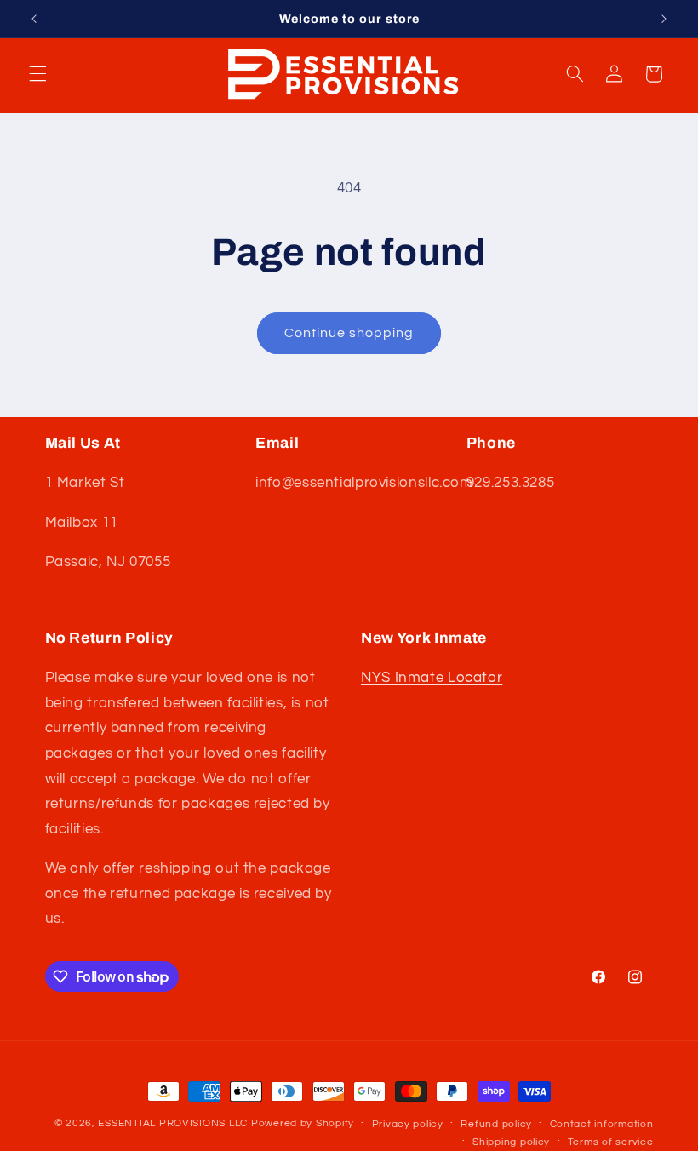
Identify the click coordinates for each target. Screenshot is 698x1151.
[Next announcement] (664, 18)
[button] (37, 74)
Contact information (602, 1124)
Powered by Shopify (302, 1123)
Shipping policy (511, 1142)
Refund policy (496, 1124)
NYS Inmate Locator (431, 677)
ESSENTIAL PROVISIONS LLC (173, 1123)
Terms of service (611, 1142)
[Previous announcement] (34, 18)
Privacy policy (407, 1124)
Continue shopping (349, 333)
